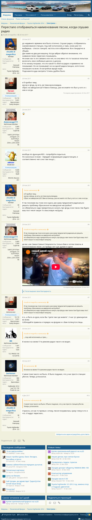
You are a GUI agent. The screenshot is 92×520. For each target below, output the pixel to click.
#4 (88, 150)
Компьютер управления (62, 473)
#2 (88, 79)
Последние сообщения (14, 447)
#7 (88, 297)
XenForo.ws (27, 519)
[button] (38, 15)
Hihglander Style (9, 515)
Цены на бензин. (13, 475)
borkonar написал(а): (31, 400)
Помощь (83, 515)
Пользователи (47, 15)
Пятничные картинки (15, 470)
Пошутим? (10, 489)
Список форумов (7, 19)
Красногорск (14, 102)
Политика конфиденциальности (66, 515)
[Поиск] (89, 15)
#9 (88, 361)
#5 (88, 185)
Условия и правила (45, 515)
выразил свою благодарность (38, 291)
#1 (88, 39)
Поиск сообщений (22, 19)
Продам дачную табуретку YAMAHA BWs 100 (70, 468)
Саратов (16, 131)
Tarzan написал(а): (30, 190)
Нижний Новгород (15, 66)
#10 (88, 396)
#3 (88, 110)
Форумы (7, 15)
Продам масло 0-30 (60, 478)
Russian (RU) (23, 515)
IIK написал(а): (29, 366)
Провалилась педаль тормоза (64, 462)
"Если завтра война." (15, 451)
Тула (17, 350)
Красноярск (15, 382)
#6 (88, 224)
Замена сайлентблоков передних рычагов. (24, 464)
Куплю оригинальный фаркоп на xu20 (68, 451)
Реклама (18, 15)
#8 (88, 329)
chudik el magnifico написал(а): (35, 229)
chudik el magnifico (10, 35)
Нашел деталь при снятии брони (65, 456)
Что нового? (31, 15)
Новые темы (54, 447)
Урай (17, 174)
